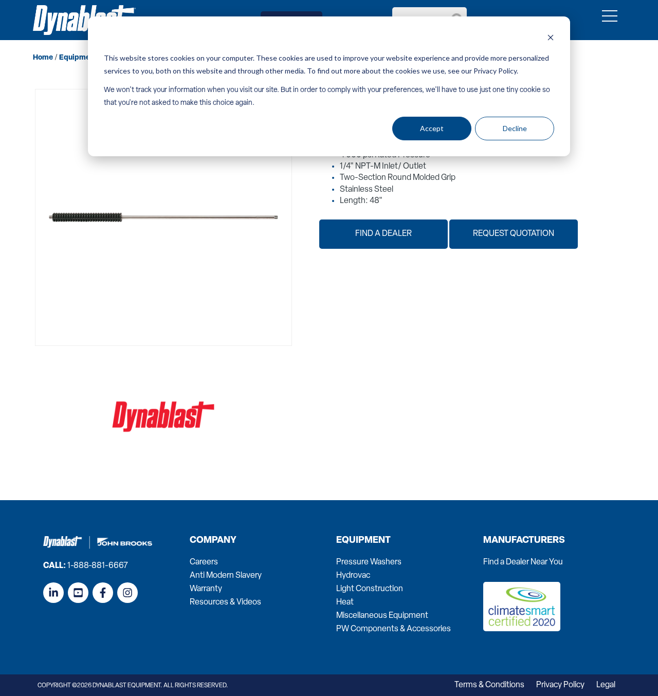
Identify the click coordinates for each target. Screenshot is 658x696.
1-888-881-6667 (97, 566)
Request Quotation (513, 234)
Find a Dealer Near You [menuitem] (523, 562)
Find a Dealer (383, 234)
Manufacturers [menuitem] (524, 540)
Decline (515, 128)
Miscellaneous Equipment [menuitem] (382, 616)
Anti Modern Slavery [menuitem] (226, 576)
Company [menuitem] (213, 540)
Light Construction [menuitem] (369, 589)
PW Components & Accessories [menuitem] (393, 629)
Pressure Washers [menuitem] (368, 562)
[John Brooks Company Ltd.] (84, 20)
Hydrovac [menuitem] (353, 576)
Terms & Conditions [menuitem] (489, 685)
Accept (432, 128)
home (43, 58)
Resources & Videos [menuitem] (225, 602)
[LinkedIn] (53, 592)
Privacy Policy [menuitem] (560, 685)
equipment (78, 58)
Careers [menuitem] (204, 562)
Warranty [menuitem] (206, 589)
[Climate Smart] (521, 629)
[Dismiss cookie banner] (550, 38)
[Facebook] (103, 592)
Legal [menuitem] (605, 685)
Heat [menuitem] (345, 602)
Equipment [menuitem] (363, 540)
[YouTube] (78, 592)
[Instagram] (127, 592)
